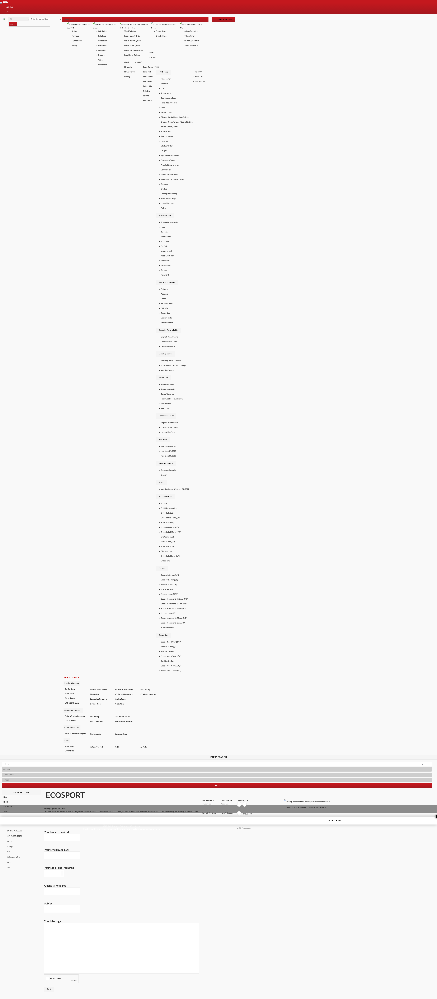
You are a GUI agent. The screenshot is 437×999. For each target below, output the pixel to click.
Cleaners (164, 475)
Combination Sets (167, 661)
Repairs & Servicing (71, 683)
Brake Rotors (102, 31)
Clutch (74, 31)
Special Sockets (167, 589)
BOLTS (9, 862)
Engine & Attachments (169, 337)
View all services (71, 678)
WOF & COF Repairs (72, 703)
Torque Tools (163, 378)
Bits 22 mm (165, 561)
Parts (66, 741)
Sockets (162, 568)
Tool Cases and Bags (168, 98)
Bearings (10, 847)
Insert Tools (165, 408)
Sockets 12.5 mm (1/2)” (169, 580)
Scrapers (164, 184)
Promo (161, 482)
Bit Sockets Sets (167, 513)
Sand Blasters (166, 265)
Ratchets (164, 289)
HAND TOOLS (163, 72)
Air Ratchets (165, 261)
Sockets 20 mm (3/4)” (169, 594)
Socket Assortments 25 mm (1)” (173, 623)
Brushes (164, 189)
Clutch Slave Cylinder (132, 46)
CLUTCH (152, 58)
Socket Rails (165, 313)
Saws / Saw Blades (168, 160)
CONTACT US (200, 81)
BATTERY (10, 841)
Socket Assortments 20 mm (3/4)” (174, 618)
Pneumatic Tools (165, 216)
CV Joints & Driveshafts (124, 694)
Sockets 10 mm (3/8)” (169, 585)
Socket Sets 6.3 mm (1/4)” (171, 656)
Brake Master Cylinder (132, 36)
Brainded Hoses (161, 36)
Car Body (164, 246)
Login (7, 12)
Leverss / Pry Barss (168, 347)
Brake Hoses (102, 65)
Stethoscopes (166, 551)
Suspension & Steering (98, 699)
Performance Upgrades (124, 721)
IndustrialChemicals (166, 463)
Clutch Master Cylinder (132, 41)
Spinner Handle (166, 318)
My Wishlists (9, 7)
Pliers (163, 108)
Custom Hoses (70, 721)
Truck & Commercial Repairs (75, 734)
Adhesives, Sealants (168, 470)
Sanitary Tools (166, 112)
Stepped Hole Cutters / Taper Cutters (175, 117)
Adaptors (164, 294)
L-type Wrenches (167, 203)
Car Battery (119, 704)
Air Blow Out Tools (167, 256)
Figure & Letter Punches (170, 155)
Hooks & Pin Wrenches (169, 103)
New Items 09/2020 (168, 451)
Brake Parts (69, 747)
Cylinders (101, 55)
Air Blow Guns (166, 237)
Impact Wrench (166, 251)
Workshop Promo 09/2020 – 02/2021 (175, 489)
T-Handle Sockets (167, 628)
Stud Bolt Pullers (167, 146)
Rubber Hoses (161, 31)
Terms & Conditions (209, 813)
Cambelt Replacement (98, 690)
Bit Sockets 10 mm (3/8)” (170, 527)
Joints (163, 299)
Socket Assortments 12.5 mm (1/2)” (174, 599)
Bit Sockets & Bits (166, 497)
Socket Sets (163, 635)
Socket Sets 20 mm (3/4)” (171, 642)
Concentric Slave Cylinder (133, 50)
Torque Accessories (168, 389)
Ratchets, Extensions (167, 282)
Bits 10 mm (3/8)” (167, 537)
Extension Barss (167, 304)
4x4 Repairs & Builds (122, 717)
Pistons (100, 60)
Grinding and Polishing (169, 194)
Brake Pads (102, 36)
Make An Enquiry (227, 813)
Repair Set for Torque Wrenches (172, 399)
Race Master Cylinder (132, 55)
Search (12, 24)
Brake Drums (102, 41)
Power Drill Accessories (169, 175)
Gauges (164, 151)
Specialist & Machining (73, 710)
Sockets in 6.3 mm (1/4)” (170, 575)
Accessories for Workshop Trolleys (173, 366)
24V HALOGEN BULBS (14, 836)
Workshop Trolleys (165, 354)
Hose (163, 227)
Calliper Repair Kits (191, 31)
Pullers (163, 208)
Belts (8, 852)
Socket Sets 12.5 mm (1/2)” (171, 671)
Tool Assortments (167, 652)
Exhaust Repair (95, 704)
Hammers (164, 141)
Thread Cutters (166, 93)
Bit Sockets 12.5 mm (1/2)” (171, 532)
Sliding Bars (165, 308)
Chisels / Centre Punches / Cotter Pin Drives (177, 122)
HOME (152, 53)
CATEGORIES (70, 20)
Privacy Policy (207, 804)
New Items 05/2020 (168, 456)
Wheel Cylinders (130, 31)
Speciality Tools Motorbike (168, 330)
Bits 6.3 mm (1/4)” (167, 523)
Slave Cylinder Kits (191, 46)
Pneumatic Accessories (169, 222)
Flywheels (75, 36)
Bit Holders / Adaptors (169, 508)
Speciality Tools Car (166, 416)
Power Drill (165, 275)
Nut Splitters (166, 132)
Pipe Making (94, 717)
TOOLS (157, 67)
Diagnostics (94, 694)
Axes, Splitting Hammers (170, 165)
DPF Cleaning (145, 690)
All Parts (144, 747)
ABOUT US (199, 77)
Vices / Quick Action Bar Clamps (172, 179)
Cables (117, 747)
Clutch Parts (69, 751)
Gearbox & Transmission (124, 690)
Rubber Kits (102, 50)
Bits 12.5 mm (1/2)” (168, 542)
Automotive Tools (96, 747)
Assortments (166, 404)
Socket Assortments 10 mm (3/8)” (174, 609)
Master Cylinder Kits (191, 41)
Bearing (74, 46)
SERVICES (198, 72)
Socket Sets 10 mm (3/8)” (170, 666)
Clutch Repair (70, 698)
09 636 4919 (247, 814)
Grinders (164, 270)
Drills (162, 89)
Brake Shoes (102, 46)
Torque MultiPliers (167, 385)
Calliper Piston (189, 36)
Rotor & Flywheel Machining (75, 716)
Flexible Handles (167, 323)
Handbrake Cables (96, 721)
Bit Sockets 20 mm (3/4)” (170, 556)
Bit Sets (164, 503)
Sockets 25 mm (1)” (168, 613)
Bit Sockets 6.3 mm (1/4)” (170, 518)
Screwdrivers (166, 170)
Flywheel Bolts (77, 41)
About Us (224, 804)
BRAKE (139, 62)
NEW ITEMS (163, 440)
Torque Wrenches (167, 394)
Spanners (164, 84)
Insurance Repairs (121, 734)
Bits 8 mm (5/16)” (167, 547)
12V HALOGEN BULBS (14, 831)
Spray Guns (165, 241)
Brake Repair (69, 693)
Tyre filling (164, 232)
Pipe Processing (167, 136)
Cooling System (121, 699)
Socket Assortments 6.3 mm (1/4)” (174, 604)
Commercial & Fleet (72, 728)
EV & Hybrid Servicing (148, 694)
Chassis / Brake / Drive (169, 342)
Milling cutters (166, 79)
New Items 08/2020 (168, 446)
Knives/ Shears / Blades (169, 127)
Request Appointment (224, 19)
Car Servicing (70, 689)
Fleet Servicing (95, 734)
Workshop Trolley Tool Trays (171, 361)
